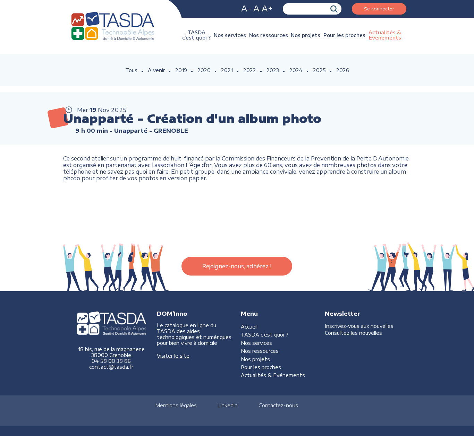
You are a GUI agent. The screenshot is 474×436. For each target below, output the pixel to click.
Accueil (249, 327)
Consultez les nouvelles (353, 333)
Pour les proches (344, 35)
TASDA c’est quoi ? (196, 35)
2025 (319, 70)
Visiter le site (173, 356)
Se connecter (379, 8)
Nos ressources (268, 35)
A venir (156, 70)
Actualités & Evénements (385, 35)
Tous (131, 70)
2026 (342, 70)
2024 (296, 70)
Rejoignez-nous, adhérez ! (236, 266)
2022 (249, 70)
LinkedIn (228, 405)
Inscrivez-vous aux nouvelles (359, 326)
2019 (181, 70)
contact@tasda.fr (111, 367)
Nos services (230, 35)
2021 (227, 70)
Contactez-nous (278, 405)
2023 (272, 70)
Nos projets (305, 35)
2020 (204, 70)
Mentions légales (176, 405)
